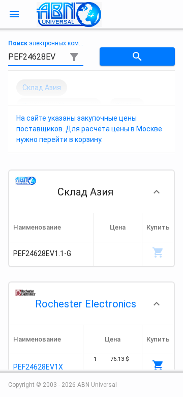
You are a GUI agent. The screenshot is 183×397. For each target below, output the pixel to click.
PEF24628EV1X (38, 367)
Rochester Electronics (85, 304)
